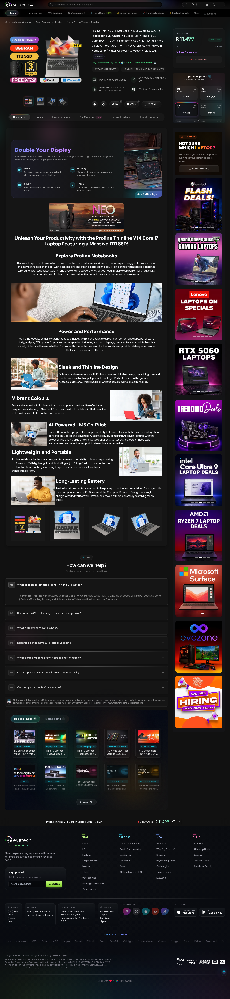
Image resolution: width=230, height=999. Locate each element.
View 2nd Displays (148, 194)
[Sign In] (186, 4)
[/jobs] (198, 702)
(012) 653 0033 (12, 920)
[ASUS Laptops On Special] (198, 314)
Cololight (127, 941)
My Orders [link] (124, 860)
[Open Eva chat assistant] (224, 972)
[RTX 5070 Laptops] (198, 369)
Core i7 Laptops (43, 22)
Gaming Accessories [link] (93, 883)
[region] (45, 61)
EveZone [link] (161, 877)
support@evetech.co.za (40, 915)
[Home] (6, 22)
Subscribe (54, 884)
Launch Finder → (200, 169)
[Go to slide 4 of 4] (62, 101)
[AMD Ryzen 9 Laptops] (198, 535)
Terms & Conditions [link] (129, 843)
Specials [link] (197, 855)
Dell (222, 941)
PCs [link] (84, 849)
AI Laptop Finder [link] (202, 849)
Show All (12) (86, 802)
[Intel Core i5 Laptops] (198, 480)
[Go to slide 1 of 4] (28, 101)
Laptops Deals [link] (201, 860)
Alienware (20, 941)
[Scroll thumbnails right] (82, 101)
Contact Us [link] (125, 855)
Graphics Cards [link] (90, 860)
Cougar (173, 941)
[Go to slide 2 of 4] (40, 101)
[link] (35, 12)
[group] (129, 56)
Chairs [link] (85, 872)
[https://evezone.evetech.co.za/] (198, 646)
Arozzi (76, 941)
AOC (54, 941)
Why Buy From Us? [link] (165, 849)
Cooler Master (144, 941)
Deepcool (210, 941)
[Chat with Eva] (207, 4)
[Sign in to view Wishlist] (200, 4)
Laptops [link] (86, 855)
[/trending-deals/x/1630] (198, 425)
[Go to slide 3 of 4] (51, 101)
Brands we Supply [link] (202, 866)
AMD (32, 941)
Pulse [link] (85, 843)
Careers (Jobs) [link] (164, 872)
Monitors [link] (87, 866)
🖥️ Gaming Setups (213, 13)
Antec (43, 941)
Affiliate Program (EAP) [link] (131, 872)
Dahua (196, 941)
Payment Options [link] (165, 860)
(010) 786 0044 (13, 913)
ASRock (89, 941)
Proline (58, 22)
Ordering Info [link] (163, 866)
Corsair (160, 941)
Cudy (185, 941)
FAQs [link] (122, 866)
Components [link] (89, 889)
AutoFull (112, 941)
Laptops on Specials (21, 22)
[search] (105, 4)
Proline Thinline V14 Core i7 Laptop (83, 22)
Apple (65, 941)
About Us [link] (161, 843)
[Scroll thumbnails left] (9, 101)
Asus (100, 941)
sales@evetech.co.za (38, 911)
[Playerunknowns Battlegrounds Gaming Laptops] (198, 259)
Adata (6, 941)
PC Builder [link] (198, 843)
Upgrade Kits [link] (89, 877)
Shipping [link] (161, 855)
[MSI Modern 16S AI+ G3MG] (198, 204)
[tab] (19, 117)
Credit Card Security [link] (130, 849)
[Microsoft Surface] (198, 591)
